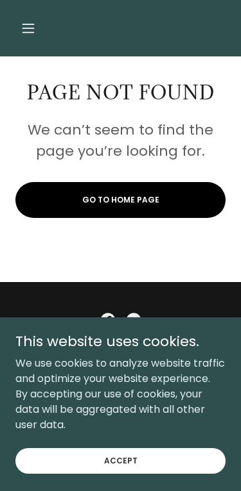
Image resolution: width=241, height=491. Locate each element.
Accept (121, 459)
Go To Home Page (120, 199)
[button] (31, 28)
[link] (120, 29)
